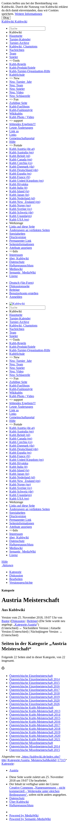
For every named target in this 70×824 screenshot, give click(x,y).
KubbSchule (17, 74)
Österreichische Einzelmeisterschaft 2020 (34, 700)
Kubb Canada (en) (20, 159)
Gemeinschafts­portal (21, 138)
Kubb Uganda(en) (20, 216)
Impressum (16, 254)
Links (12, 134)
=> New (14, 78)
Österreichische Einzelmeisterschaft (31, 675)
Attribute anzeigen (20, 247)
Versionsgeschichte (21, 582)
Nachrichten (16, 50)
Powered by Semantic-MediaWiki (30, 819)
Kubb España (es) (20, 173)
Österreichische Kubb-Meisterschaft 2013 (34, 711)
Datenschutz (16, 262)
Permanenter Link (20, 240)
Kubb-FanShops (19, 106)
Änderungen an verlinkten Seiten (29, 230)
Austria (13, 770)
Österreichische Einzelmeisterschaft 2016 (34, 686)
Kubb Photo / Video (21, 117)
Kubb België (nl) (19, 156)
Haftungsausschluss (21, 265)
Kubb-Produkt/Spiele (22, 67)
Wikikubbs (16, 113)
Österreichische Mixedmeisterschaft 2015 (34, 750)
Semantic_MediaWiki (22, 272)
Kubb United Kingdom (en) (26, 180)
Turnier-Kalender (20, 39)
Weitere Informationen (28, 14)
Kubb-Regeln (17, 64)
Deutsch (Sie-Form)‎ (21, 282)
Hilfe (12, 141)
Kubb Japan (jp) (19, 194)
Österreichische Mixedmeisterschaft (31, 743)
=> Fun (13, 99)
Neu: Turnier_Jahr (20, 81)
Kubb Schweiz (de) (21, 212)
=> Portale (15, 145)
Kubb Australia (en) (21, 152)
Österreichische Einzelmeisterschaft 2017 (34, 690)
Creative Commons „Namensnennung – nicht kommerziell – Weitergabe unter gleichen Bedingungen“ (37, 791)
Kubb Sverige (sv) (20, 209)
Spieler (13, 57)
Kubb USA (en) (19, 219)
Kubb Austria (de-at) (22, 149)
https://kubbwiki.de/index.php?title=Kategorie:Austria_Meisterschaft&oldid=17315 (34, 758)
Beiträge (14, 289)
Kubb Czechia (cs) (20, 163)
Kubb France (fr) (19, 177)
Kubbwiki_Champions (23, 46)
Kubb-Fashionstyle (21, 110)
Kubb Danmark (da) (21, 166)
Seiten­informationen (21, 244)
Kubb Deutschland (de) (23, 170)
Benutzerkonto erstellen (23, 293)
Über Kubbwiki (19, 801)
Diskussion (16, 575)
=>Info (13, 251)
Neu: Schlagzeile (19, 96)
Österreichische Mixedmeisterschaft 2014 (34, 746)
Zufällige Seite (18, 103)
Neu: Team (16, 85)
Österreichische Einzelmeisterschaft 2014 (34, 679)
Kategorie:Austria (26, 624)
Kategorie (15, 572)
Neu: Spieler (17, 88)
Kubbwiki (15, 32)
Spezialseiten (17, 233)
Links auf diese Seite (22, 226)
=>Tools (14, 60)
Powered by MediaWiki (23, 815)
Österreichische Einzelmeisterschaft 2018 (34, 693)
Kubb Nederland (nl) (22, 198)
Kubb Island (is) (19, 191)
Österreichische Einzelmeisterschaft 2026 (34, 704)
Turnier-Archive (19, 43)
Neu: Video (16, 92)
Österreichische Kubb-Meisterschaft (31, 707)
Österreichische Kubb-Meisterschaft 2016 (34, 721)
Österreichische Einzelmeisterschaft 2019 (34, 697)
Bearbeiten (16, 579)
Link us (14, 131)
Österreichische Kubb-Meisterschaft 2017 (34, 725)
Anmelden (15, 296)
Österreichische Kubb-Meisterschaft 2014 (34, 714)
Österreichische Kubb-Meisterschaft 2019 (34, 732)
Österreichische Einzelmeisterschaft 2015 (34, 682)
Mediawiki (16, 269)
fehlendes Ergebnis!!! (22, 124)
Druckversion (17, 237)
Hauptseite (15, 35)
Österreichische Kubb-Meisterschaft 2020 (34, 735)
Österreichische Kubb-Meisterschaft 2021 (34, 739)
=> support (16, 120)
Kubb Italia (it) (18, 187)
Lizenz (13, 276)
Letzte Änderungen (21, 127)
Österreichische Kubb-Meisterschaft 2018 (34, 728)
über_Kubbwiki (19, 258)
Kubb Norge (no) (20, 205)
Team (12, 53)
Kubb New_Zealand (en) (24, 201)
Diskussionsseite (19, 286)
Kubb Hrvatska (18, 184)
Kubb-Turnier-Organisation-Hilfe (29, 71)
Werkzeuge (16, 223)
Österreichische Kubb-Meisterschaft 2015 (34, 718)
